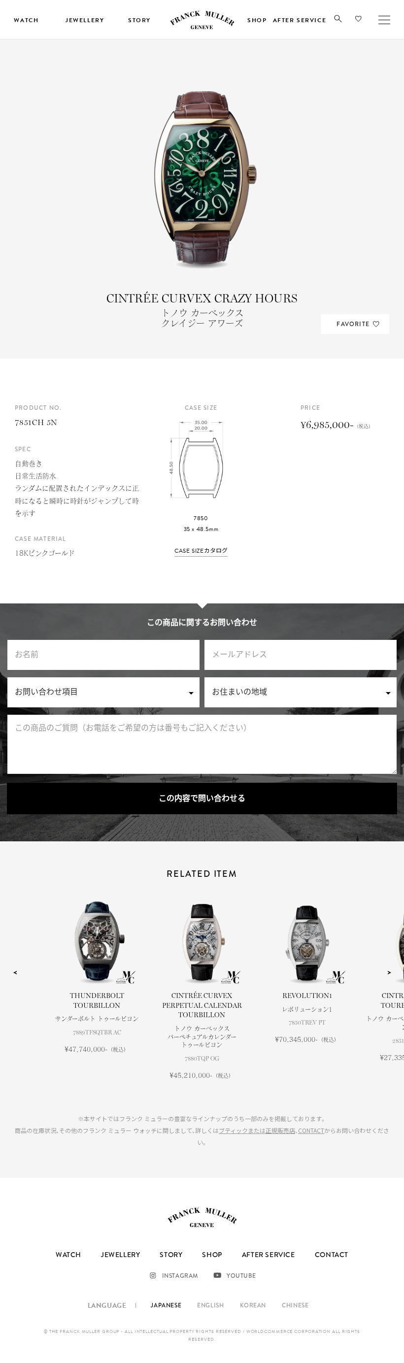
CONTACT (311, 1130)
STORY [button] (139, 20)
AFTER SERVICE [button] (299, 20)
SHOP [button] (257, 20)
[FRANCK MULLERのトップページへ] (202, 27)
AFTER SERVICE (268, 1255)
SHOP (212, 1255)
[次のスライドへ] (389, 972)
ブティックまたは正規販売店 (257, 1130)
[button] (338, 20)
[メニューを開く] (384, 19)
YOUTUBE (241, 1275)
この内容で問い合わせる (202, 798)
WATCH (68, 1255)
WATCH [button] (26, 20)
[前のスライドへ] (15, 972)
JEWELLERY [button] (85, 20)
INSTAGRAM (180, 1275)
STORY (171, 1255)
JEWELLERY (120, 1255)
